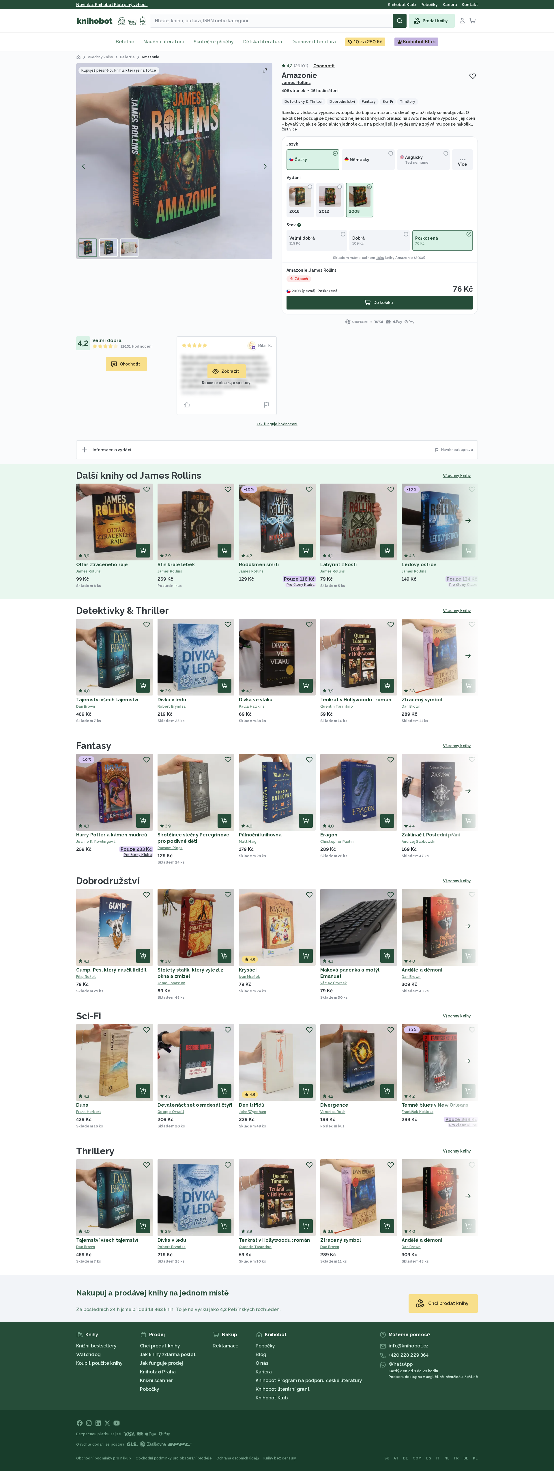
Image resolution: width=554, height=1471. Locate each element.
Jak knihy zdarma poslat (168, 1354)
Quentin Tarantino (336, 706)
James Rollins (296, 82)
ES (428, 1458)
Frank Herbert (88, 1112)
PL (475, 1458)
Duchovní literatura (313, 41)
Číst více (289, 129)
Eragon (329, 835)
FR (456, 1458)
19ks (380, 258)
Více (462, 164)
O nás (262, 1363)
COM (417, 1458)
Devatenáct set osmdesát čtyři (195, 1105)
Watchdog (88, 1354)
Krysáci (248, 970)
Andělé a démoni (422, 970)
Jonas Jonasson (171, 983)
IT (438, 1458)
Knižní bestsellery (96, 1346)
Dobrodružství (107, 880)
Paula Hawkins (252, 706)
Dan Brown (85, 706)
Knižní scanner (156, 1380)
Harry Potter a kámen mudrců (111, 835)
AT (396, 1458)
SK (386, 1458)
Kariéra (264, 1372)
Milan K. (265, 346)
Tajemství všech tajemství (107, 699)
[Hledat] (400, 21)
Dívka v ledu (172, 699)
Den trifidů (251, 1105)
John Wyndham (252, 1112)
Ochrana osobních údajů (237, 1458)
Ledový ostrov (419, 564)
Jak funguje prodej (161, 1363)
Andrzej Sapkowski (418, 842)
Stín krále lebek (176, 564)
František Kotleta (417, 1112)
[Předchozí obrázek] (83, 166)
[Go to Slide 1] (87, 247)
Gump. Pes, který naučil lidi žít (111, 970)
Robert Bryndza (172, 706)
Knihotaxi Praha (158, 1372)
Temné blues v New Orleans (435, 1105)
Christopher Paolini (337, 842)
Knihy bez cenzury (279, 1458)
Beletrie (125, 41)
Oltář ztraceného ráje (102, 564)
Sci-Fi (88, 1016)
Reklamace (225, 1346)
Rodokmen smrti (259, 564)
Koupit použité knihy (99, 1363)
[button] (174, 161)
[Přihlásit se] (462, 21)
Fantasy (93, 745)
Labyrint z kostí (338, 564)
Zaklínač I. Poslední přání (431, 835)
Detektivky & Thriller (122, 610)
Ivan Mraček (249, 977)
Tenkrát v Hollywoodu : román (355, 699)
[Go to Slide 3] (129, 247)
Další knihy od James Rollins (138, 475)
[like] (186, 405)
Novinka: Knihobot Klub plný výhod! (112, 4)
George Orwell (171, 1112)
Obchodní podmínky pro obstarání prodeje (174, 1458)
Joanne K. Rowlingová (95, 842)
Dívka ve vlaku (255, 699)
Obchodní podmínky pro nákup (103, 1458)
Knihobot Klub (272, 1398)
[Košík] (472, 21)
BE (466, 1458)
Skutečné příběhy (214, 41)
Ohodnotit (324, 66)
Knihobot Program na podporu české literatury (309, 1380)
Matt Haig (248, 842)
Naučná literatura (163, 41)
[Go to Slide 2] (108, 247)
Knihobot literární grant (283, 1389)
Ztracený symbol (422, 699)
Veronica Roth (332, 1112)
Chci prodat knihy (160, 1346)
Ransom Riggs (170, 848)
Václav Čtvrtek (333, 983)
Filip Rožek (86, 977)
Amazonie (404, 258)
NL (447, 1458)
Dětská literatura (262, 41)
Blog (261, 1354)
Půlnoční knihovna (260, 835)
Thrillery (95, 1151)
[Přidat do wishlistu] (472, 76)
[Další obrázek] (265, 166)
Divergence (334, 1105)
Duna (82, 1105)
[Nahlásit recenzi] (266, 405)
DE (405, 1458)
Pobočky (150, 1389)
